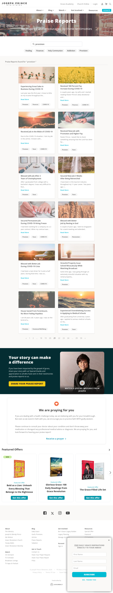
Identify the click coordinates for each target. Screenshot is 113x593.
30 (81, 338)
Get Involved (76, 10)
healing (28, 50)
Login (95, 4)
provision (84, 50)
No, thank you (89, 580)
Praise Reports (37, 540)
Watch (61, 10)
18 (41, 338)
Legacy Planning (63, 534)
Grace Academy (67, 4)
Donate (106, 10)
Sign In (60, 546)
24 (68, 338)
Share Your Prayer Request (41, 555)
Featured (88, 534)
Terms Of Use (50, 572)
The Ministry (9, 531)
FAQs (33, 560)
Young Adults (9, 543)
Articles (34, 537)
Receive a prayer (55, 438)
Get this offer (19, 497)
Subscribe (89, 574)
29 (77, 338)
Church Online (83, 4)
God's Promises (37, 534)
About (39, 10)
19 (46, 338)
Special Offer (89, 531)
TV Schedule (9, 558)
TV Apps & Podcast (11, 563)
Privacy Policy (37, 572)
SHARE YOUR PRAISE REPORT (27, 383)
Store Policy (63, 572)
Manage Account (64, 537)
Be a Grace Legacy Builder (67, 531)
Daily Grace (35, 531)
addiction (71, 50)
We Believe (9, 537)
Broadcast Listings (11, 560)
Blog (50, 10)
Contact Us (35, 552)
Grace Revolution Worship (14, 546)
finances (40, 50)
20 (50, 338)
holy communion (55, 50)
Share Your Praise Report (40, 558)
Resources (93, 10)
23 (64, 338)
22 (59, 338)
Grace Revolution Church (13, 540)
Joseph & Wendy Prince (13, 534)
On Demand (9, 555)
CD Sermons (89, 537)
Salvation (35, 543)
